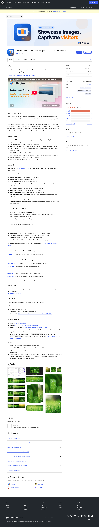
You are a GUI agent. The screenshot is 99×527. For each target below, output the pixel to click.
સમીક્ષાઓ (17, 59)
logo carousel (88, 93)
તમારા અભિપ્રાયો (70, 124)
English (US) (89, 84)
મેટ (77, 505)
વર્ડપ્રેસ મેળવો (93, 2)
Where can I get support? (14, 470)
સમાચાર (7, 505)
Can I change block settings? (15, 447)
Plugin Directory (9, 7)
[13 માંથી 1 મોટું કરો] (23, 369)
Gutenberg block (80, 90)
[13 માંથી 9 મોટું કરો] (41, 385)
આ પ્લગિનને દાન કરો (71, 150)
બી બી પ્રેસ (79, 507)
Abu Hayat (40, 484)
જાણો (42, 502)
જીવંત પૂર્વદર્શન (87, 52)
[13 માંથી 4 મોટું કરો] (23, 392)
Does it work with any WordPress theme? (18, 443)
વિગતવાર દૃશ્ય (69, 97)
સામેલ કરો (61, 502)
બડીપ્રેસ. (79, 509)
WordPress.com (80, 502)
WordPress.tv (44, 509)
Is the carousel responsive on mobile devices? (19, 456)
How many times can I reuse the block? (18, 452)
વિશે (6, 502)
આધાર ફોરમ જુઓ (70, 136)
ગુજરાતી (21, 517)
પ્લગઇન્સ (26, 507)
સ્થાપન (25, 59)
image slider (88, 90)
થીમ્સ (25, 505)
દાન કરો (60, 507)
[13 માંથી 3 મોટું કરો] (23, 386)
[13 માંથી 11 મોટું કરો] (60, 369)
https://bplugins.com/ (20, 323)
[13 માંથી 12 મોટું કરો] (60, 375)
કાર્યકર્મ (60, 505)
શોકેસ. (25, 502)
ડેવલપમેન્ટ (32, 59)
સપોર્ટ (90, 59)
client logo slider (87, 87)
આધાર (42, 505)
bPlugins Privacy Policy (52, 336)
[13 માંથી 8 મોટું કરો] (41, 378)
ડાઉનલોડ (79, 52)
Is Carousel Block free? (13, 438)
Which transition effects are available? (17, 465)
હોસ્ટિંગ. (7, 507)
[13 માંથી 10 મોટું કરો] (41, 406)
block (81, 87)
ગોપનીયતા (8, 509)
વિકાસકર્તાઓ (44, 507)
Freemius (40, 487)
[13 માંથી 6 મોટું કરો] (23, 405)
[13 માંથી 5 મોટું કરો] (23, 399)
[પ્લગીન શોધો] (21, 16)
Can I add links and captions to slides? (17, 461)
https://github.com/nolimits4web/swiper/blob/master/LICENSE (35, 314)
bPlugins (18, 53)
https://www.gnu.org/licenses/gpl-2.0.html (36, 327)
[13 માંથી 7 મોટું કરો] (41, 369)
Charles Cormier (15, 487)
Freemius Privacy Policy (16, 338)
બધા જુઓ (89, 124)
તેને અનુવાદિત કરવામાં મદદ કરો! (59, 11)
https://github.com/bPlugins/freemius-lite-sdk (26, 325)
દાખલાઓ (26, 509)
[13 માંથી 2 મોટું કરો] (23, 380)
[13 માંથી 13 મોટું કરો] (60, 396)
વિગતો (10, 59)
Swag (61, 509)
